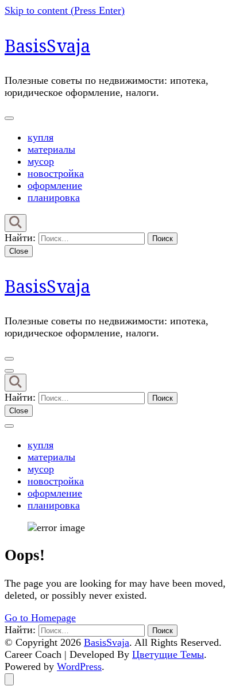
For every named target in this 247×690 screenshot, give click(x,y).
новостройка (56, 173)
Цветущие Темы (168, 654)
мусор (41, 161)
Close (18, 251)
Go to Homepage (40, 617)
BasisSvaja (47, 45)
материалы (51, 149)
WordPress (79, 666)
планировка (54, 197)
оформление (55, 185)
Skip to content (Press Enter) (65, 10)
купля (40, 137)
